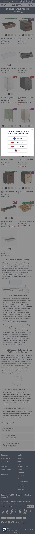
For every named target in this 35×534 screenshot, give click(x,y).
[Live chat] (4, 529)
